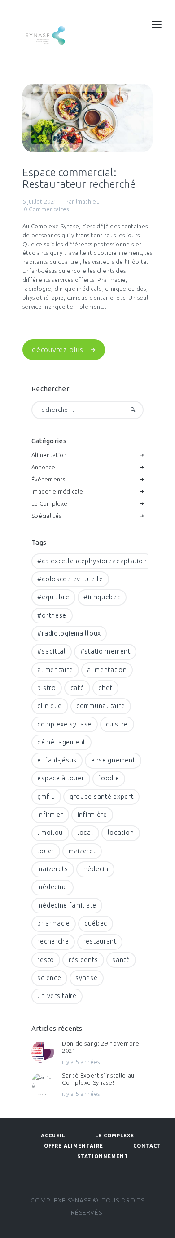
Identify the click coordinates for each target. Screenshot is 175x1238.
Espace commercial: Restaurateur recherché (79, 178)
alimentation (107, 669)
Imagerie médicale (57, 491)
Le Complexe (49, 503)
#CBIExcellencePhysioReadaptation (92, 561)
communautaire (100, 705)
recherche (53, 941)
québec (95, 923)
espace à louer (60, 778)
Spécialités (46, 515)
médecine (52, 887)
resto (45, 959)
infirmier (50, 814)
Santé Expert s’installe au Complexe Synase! (98, 1079)
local (85, 832)
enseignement (113, 760)
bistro (46, 687)
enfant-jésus (57, 760)
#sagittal (51, 651)
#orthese (51, 615)
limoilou (50, 832)
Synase (86, 977)
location (121, 832)
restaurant (100, 941)
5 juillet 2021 (39, 201)
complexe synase (64, 724)
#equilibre (53, 597)
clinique (49, 705)
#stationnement (105, 651)
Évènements (48, 479)
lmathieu (88, 201)
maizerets (52, 869)
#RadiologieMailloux (69, 633)
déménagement (61, 742)
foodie (108, 778)
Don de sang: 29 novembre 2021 (101, 1047)
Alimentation (49, 455)
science (49, 977)
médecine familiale (66, 905)
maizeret (82, 851)
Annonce (43, 467)
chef (105, 687)
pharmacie (53, 923)
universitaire (56, 995)
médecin (96, 869)
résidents (83, 959)
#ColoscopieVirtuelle (70, 579)
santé (121, 959)
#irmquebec (101, 597)
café (77, 687)
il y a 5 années (81, 1062)
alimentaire (55, 669)
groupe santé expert (102, 796)
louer (45, 851)
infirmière (92, 814)
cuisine (117, 724)
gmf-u (46, 796)
